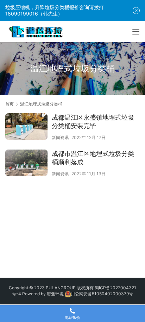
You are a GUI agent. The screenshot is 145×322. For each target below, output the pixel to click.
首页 (9, 104)
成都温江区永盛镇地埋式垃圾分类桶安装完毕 (93, 122)
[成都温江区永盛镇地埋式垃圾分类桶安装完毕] (26, 127)
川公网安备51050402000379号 (102, 293)
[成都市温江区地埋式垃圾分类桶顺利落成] (26, 164)
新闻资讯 (60, 137)
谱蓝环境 (55, 293)
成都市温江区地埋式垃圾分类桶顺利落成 (93, 158)
